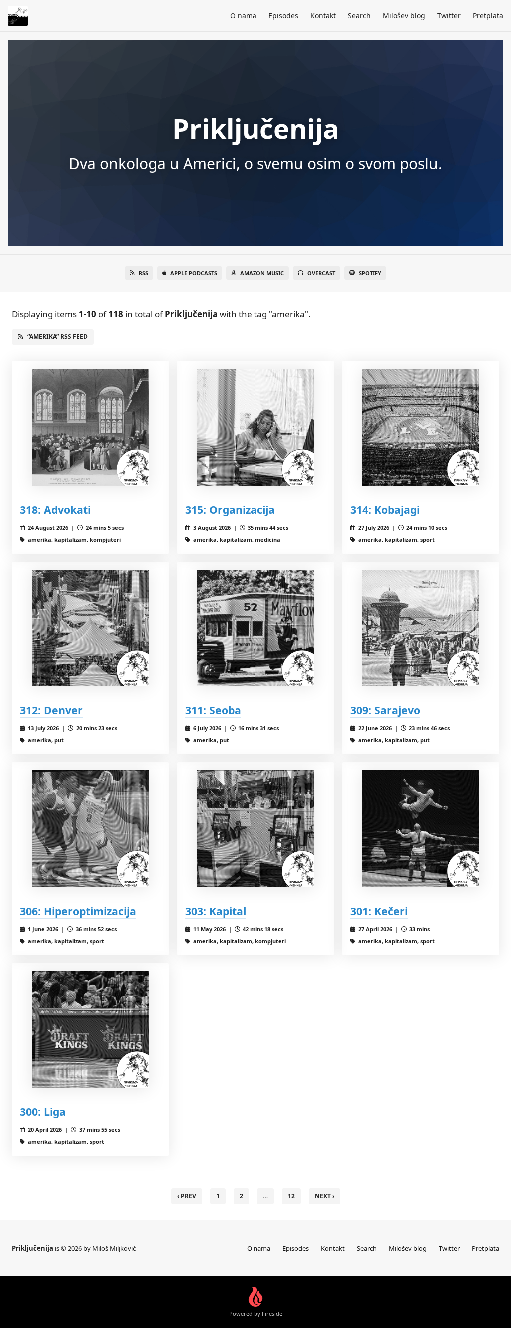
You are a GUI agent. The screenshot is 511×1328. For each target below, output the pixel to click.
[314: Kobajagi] (420, 427)
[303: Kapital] (255, 828)
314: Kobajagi (385, 509)
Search (359, 15)
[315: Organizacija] (255, 427)
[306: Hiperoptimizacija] (90, 828)
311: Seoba (213, 710)
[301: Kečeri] (420, 828)
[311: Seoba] (255, 628)
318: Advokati (55, 509)
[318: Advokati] (90, 427)
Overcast (321, 273)
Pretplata (488, 15)
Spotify (370, 273)
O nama (243, 15)
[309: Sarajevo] (420, 628)
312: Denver (51, 710)
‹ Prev (186, 1196)
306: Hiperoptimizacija (78, 911)
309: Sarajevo (385, 710)
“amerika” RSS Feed (57, 336)
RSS (143, 273)
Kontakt (323, 15)
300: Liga (43, 1111)
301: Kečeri (379, 911)
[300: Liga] (90, 1029)
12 (291, 1196)
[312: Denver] (90, 628)
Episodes (283, 15)
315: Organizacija (230, 509)
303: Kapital (215, 911)
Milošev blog (404, 15)
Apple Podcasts (193, 273)
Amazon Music (262, 273)
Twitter (449, 15)
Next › (324, 1196)
